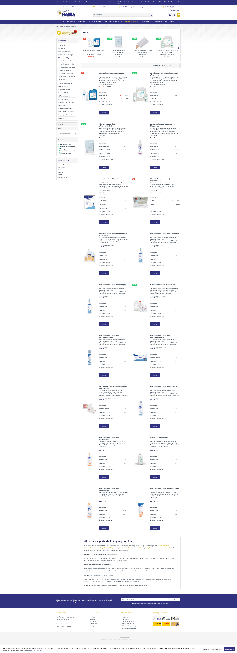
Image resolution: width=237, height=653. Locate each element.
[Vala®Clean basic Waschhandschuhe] (89, 202)
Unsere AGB (93, 623)
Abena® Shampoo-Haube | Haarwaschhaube (160, 180)
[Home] (63, 21)
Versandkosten (124, 637)
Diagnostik (61, 105)
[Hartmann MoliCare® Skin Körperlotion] (89, 459)
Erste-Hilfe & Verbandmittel (67, 112)
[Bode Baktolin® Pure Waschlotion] (94, 42)
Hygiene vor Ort (63, 86)
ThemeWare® (132, 639)
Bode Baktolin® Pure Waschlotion (93, 50)
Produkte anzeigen (64, 133)
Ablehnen (206, 649)
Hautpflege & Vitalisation (67, 76)
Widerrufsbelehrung (128, 623)
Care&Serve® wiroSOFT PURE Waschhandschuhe (143, 51)
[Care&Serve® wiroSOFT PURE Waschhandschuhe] (143, 42)
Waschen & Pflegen (64, 58)
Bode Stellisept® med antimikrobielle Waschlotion (113, 234)
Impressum (125, 619)
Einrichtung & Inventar (65, 108)
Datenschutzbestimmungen (143, 603)
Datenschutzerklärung (129, 626)
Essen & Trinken (63, 99)
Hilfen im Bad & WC (64, 96)
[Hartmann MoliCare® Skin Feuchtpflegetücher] (140, 357)
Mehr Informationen (35, 650)
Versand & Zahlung (128, 621)
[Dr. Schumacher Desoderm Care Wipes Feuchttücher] (89, 408)
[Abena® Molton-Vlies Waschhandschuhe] (118, 42)
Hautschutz (63, 79)
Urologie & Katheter (64, 93)
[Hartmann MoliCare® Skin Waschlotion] (140, 255)
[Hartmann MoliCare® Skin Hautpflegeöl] (89, 510)
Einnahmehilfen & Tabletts (66, 102)
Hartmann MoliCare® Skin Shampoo (112, 285)
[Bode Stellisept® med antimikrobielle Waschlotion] (89, 255)
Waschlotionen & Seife (67, 64)
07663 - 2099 (61, 624)
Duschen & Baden (65, 70)
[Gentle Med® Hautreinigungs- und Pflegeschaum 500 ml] (140, 147)
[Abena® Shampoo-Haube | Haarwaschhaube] (140, 202)
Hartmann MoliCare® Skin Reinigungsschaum (109, 336)
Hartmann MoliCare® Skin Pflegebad (163, 387)
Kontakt (60, 170)
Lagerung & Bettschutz (65, 115)
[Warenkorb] (179, 15)
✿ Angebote (62, 45)
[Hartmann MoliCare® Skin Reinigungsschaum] (89, 357)
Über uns (61, 172)
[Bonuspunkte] (67, 32)
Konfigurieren (229, 649)
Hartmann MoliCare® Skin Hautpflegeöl (109, 489)
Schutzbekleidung (64, 51)
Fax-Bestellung (63, 167)
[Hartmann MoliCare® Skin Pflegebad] (140, 408)
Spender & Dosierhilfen (65, 83)
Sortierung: (156, 66)
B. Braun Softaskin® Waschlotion (162, 285)
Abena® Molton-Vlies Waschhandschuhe (118, 51)
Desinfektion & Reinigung (66, 55)
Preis (59, 128)
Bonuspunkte (126, 617)
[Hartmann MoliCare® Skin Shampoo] (89, 306)
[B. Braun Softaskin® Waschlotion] (140, 306)
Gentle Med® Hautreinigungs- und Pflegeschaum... (163, 125)
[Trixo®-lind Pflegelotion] (140, 459)
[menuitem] (175, 10)
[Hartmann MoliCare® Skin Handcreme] (140, 510)
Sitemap (92, 619)
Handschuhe (62, 48)
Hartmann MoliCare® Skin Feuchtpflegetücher (160, 336)
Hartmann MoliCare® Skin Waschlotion (164, 234)
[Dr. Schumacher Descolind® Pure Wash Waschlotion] (167, 42)
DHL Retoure (62, 175)
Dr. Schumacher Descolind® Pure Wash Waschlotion (167, 51)
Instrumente (62, 118)
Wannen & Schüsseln (66, 73)
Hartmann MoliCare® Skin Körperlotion (109, 438)
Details (104, 113)
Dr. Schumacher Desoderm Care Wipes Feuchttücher (113, 387)
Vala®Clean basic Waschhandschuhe (112, 179)
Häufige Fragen (63, 177)
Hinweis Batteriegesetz (129, 628)
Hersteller (60, 124)
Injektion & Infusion (64, 90)
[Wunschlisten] (174, 15)
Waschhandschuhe (66, 61)
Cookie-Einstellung (64, 165)
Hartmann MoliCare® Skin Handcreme (164, 488)
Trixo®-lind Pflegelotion (159, 438)
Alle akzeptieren (217, 649)
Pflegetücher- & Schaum (67, 67)
